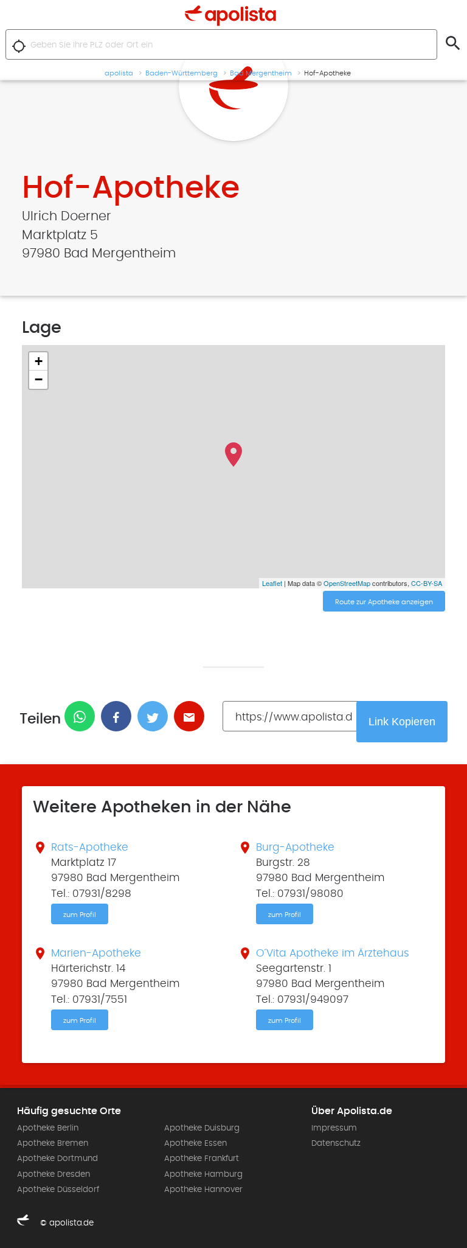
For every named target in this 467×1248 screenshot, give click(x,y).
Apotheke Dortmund (57, 1158)
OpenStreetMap (346, 583)
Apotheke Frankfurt (201, 1158)
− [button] (39, 379)
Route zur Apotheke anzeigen (384, 601)
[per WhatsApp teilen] (82, 716)
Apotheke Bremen (52, 1143)
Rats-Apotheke (89, 847)
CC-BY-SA (426, 583)
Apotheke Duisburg (202, 1128)
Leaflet (272, 583)
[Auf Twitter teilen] (155, 716)
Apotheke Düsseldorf (58, 1189)
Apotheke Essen (195, 1143)
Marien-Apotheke (96, 953)
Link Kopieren (401, 722)
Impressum (334, 1128)
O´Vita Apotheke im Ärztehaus (332, 953)
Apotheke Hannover (203, 1189)
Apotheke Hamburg (203, 1174)
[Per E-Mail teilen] (192, 716)
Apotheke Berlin (47, 1128)
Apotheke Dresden (53, 1174)
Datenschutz (336, 1143)
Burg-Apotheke (295, 847)
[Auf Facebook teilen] (119, 716)
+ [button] (39, 361)
